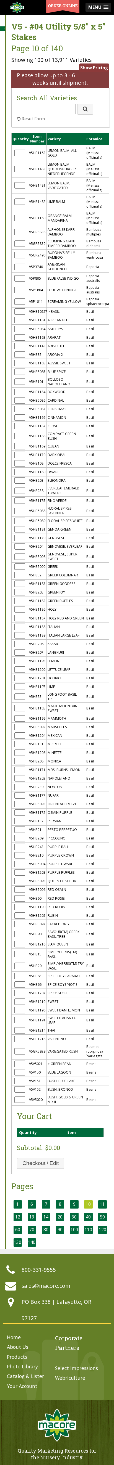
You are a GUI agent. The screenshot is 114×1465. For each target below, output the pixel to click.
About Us (17, 1347)
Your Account (22, 1386)
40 (88, 1217)
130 (17, 1242)
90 (60, 1230)
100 (74, 1230)
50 (102, 1217)
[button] (85, 109)
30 (74, 1217)
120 (102, 1230)
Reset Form (32, 119)
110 (88, 1230)
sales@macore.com (46, 1285)
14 (45, 1217)
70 (31, 1230)
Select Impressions (76, 1368)
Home (14, 1337)
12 (17, 1217)
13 (31, 1217)
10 (88, 1204)
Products (17, 1356)
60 (17, 1230)
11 (102, 1204)
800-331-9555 (39, 1269)
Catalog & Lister (25, 1376)
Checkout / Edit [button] (40, 1163)
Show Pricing (94, 68)
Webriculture (70, 1377)
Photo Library (22, 1366)
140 (31, 1242)
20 (60, 1217)
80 (45, 1230)
